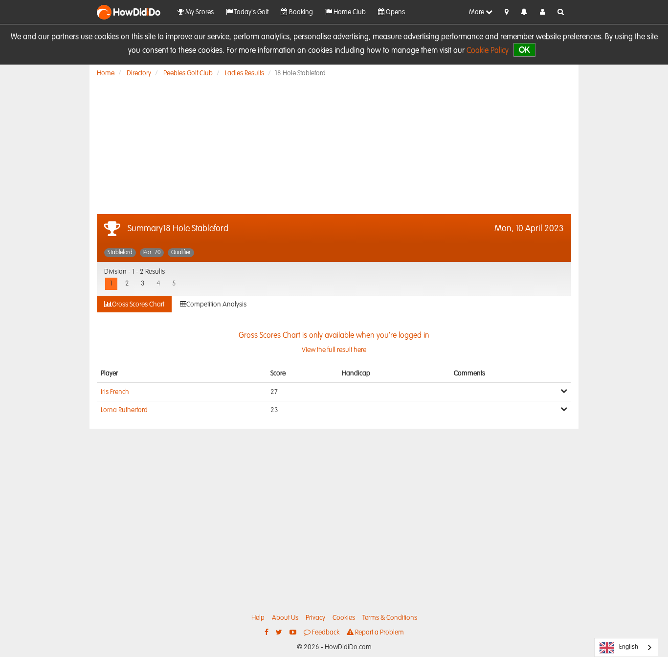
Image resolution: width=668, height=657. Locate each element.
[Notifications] (524, 12)
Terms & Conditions (389, 617)
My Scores (199, 12)
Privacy (315, 617)
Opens (394, 12)
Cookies (344, 617)
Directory (139, 73)
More (477, 12)
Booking (300, 12)
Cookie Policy (488, 51)
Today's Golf (250, 12)
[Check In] (506, 12)
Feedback (325, 632)
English (628, 647)
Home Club (349, 12)
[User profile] (542, 12)
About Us (285, 617)
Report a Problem (379, 632)
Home (105, 73)
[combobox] (626, 647)
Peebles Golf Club (188, 73)
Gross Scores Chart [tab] (138, 304)
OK (524, 49)
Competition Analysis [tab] (216, 304)
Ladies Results (244, 73)
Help (258, 617)
